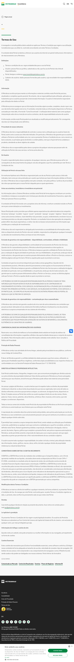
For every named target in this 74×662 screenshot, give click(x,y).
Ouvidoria (4, 593)
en (68, 4)
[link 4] (8, 3)
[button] (25, 659)
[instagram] (15, 621)
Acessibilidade (5, 596)
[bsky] (3, 621)
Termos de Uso (5, 605)
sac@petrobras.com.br (12, 507)
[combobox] (69, 646)
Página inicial (8, 17)
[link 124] (37, 581)
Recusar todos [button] (57, 655)
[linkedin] (28, 621)
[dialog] (37, 653)
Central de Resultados (26, 564)
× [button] (72, 646)
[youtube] (19, 621)
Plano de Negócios (47, 564)
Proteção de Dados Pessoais (9, 602)
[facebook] (11, 621)
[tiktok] (24, 621)
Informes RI (59, 564)
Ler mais (7, 657)
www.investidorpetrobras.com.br (34, 74)
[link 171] (9, 609)
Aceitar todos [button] (57, 650)
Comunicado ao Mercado (9, 564)
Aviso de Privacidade (7, 599)
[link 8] (72, 4)
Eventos (37, 564)
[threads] (7, 621)
